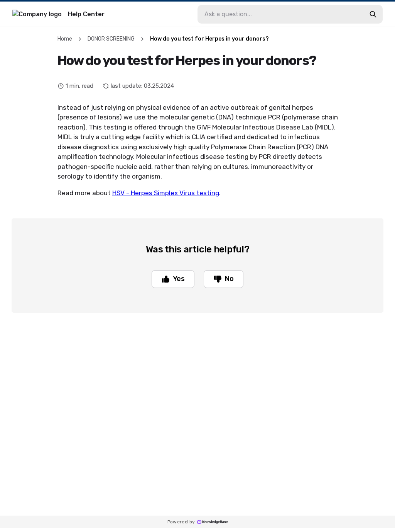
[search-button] (373, 14)
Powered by (181, 522)
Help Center (86, 14)
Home (64, 39)
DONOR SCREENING (111, 39)
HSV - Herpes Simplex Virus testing (165, 193)
